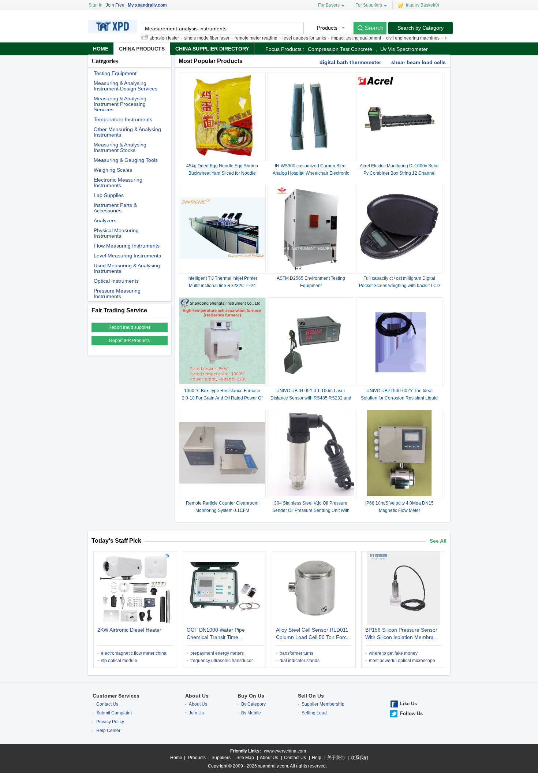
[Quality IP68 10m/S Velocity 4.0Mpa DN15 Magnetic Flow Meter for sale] (399, 494)
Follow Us (411, 713)
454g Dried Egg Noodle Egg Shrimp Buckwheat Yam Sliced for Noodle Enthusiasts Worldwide (222, 173)
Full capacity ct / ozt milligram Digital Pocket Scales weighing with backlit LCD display (399, 286)
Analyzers (105, 220)
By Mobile (251, 713)
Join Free (115, 5)
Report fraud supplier (129, 327)
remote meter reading (243, 38)
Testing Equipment (115, 73)
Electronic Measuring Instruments (118, 182)
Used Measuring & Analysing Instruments (127, 268)
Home (100, 49)
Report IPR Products (129, 340)
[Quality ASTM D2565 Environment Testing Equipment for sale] (311, 269)
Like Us (408, 703)
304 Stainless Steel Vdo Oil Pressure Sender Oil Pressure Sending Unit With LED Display (311, 510)
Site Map (245, 757)
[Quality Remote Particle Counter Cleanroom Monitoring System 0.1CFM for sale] (222, 494)
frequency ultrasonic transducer (221, 660)
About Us (197, 696)
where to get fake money (393, 653)
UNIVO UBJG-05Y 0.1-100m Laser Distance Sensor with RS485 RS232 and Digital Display (310, 398)
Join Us (196, 713)
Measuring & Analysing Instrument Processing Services (120, 104)
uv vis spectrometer (404, 49)
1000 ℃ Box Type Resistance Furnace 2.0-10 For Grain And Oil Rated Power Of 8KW (222, 398)
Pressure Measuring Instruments (117, 293)
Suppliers (221, 757)
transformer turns (296, 653)
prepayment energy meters (217, 653)
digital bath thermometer (350, 62)
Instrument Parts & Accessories (115, 207)
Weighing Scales (113, 170)
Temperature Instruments (123, 119)
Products (197, 757)
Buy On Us (251, 696)
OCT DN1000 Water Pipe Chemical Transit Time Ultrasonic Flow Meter (216, 634)
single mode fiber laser (194, 38)
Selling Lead (314, 713)
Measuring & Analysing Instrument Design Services (125, 86)
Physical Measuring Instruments (116, 233)
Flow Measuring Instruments (127, 246)
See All (438, 541)
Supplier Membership (323, 704)
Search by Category (420, 28)
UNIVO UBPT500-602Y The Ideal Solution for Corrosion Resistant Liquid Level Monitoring (399, 398)
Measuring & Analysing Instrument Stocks (120, 147)
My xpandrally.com (147, 5)
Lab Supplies (109, 195)
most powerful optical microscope (402, 660)
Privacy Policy (110, 721)
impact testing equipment (344, 38)
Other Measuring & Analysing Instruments (127, 132)
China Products (142, 49)
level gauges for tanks (292, 38)
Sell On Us (311, 696)
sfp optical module (119, 660)
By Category (253, 704)
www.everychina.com (285, 751)
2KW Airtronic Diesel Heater (129, 630)
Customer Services (116, 696)
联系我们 (359, 757)
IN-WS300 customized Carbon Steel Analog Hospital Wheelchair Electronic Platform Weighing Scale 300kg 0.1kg (311, 173)
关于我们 (336, 757)
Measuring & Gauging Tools (126, 160)
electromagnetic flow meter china (134, 653)
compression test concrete (340, 49)
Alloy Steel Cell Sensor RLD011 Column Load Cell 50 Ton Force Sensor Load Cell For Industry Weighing (313, 634)
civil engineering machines (400, 38)
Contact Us (107, 704)
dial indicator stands (300, 660)
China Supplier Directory (212, 49)
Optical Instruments (116, 281)
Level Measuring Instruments (127, 256)
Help (316, 757)
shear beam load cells (418, 62)
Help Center (108, 730)
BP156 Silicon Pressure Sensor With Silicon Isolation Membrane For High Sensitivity (402, 634)
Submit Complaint (114, 713)
